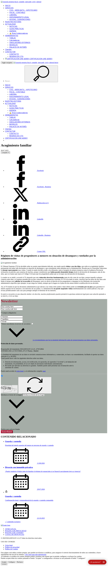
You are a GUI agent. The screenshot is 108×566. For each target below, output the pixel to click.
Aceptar (4, 562)
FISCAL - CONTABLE (17, 12)
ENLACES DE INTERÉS (18, 47)
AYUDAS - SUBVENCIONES (19, 19)
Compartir (5, 152)
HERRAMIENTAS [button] (11, 35)
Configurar (12, 562)
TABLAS (12, 38)
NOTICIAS (13, 26)
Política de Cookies (11, 549)
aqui (44, 371)
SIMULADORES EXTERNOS (19, 42)
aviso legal (19, 371)
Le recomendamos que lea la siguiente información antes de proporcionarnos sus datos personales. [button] (65, 340)
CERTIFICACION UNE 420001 (40, 59)
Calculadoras (14, 40)
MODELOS (13, 45)
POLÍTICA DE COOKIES (14, 533)
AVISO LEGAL (10, 529)
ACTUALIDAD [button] (10, 24)
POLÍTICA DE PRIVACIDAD (15, 531)
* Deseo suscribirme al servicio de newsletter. (16, 324)
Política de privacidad (12, 547)
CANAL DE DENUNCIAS (14, 534)
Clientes (8, 49)
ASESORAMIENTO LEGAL (19, 17)
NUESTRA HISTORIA (13, 22)
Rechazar (20, 562)
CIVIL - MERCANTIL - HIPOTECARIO (23, 10)
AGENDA (12, 31)
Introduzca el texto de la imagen (11, 395)
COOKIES (4, 564)
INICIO (7, 5)
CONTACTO (14, 54)
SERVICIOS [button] (9, 8)
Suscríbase (7, 432)
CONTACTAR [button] (10, 52)
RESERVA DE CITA (16, 56)
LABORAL (13, 15)
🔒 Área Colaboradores (18, 33)
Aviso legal (9, 545)
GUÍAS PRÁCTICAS (16, 29)
